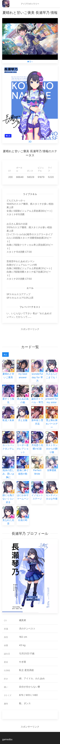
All (5, 354)
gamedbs (7, 739)
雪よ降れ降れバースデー (52, 424)
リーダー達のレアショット (23, 449)
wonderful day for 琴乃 (37, 377)
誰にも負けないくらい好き (8, 499)
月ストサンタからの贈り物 (52, 449)
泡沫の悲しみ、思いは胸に (8, 474)
